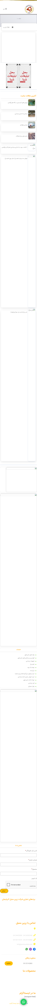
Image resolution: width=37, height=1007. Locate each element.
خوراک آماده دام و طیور (28, 680)
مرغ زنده (32, 671)
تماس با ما (32, 989)
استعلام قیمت (31, 977)
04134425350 (17, 935)
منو (4, 9)
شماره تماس (32, 860)
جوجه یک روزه (31, 667)
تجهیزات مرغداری (30, 661)
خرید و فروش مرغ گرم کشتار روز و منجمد (24, 674)
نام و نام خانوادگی (31, 850)
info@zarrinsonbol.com (24, 944)
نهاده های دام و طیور (29, 655)
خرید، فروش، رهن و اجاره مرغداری (26, 677)
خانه (19, 19)
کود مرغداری (31, 683)
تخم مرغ (32, 664)
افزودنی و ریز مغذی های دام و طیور (26, 658)
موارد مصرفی (31, 686)
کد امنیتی (34, 878)
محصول (34, 869)
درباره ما (33, 985)
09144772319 (17, 940)
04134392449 (27, 935)
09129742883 (27, 940)
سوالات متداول (31, 981)
